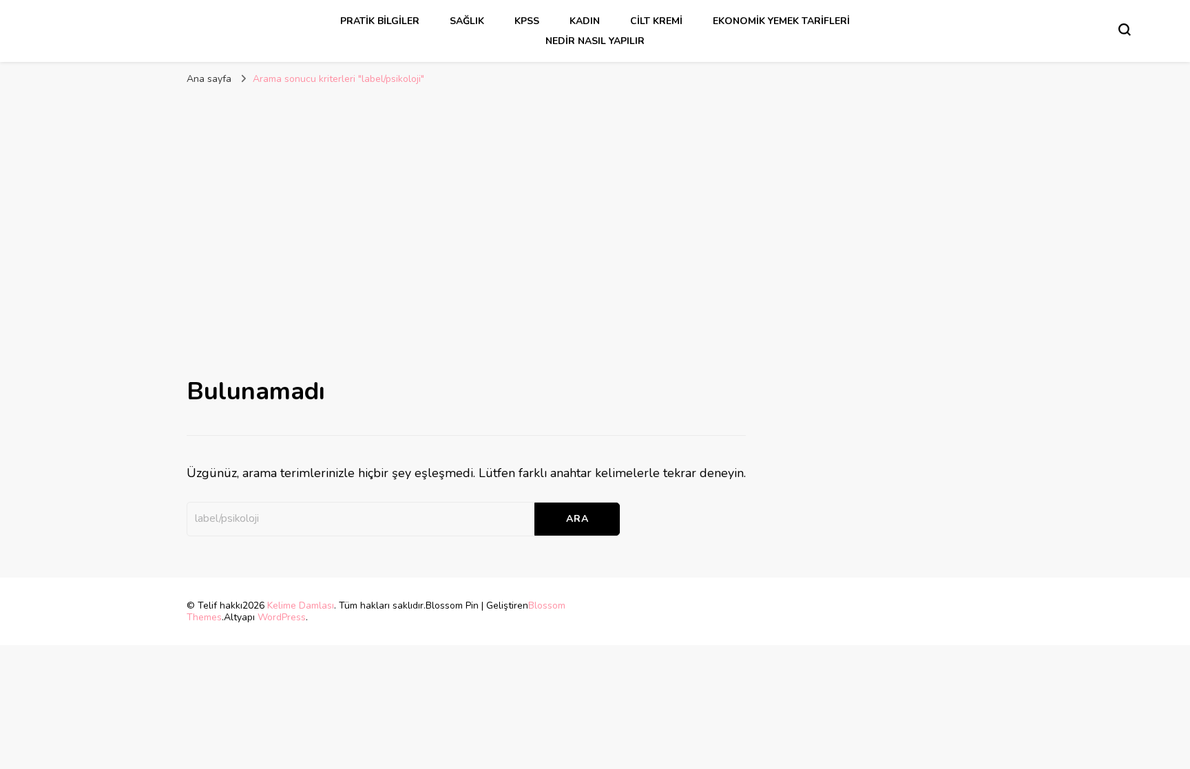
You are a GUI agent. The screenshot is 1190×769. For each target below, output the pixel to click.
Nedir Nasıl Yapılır (595, 41)
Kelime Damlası (300, 605)
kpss (526, 21)
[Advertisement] (595, 195)
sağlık (467, 21)
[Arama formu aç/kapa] (1124, 29)
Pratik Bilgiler (379, 21)
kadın (585, 21)
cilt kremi (656, 21)
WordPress (282, 617)
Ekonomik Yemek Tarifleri (781, 21)
